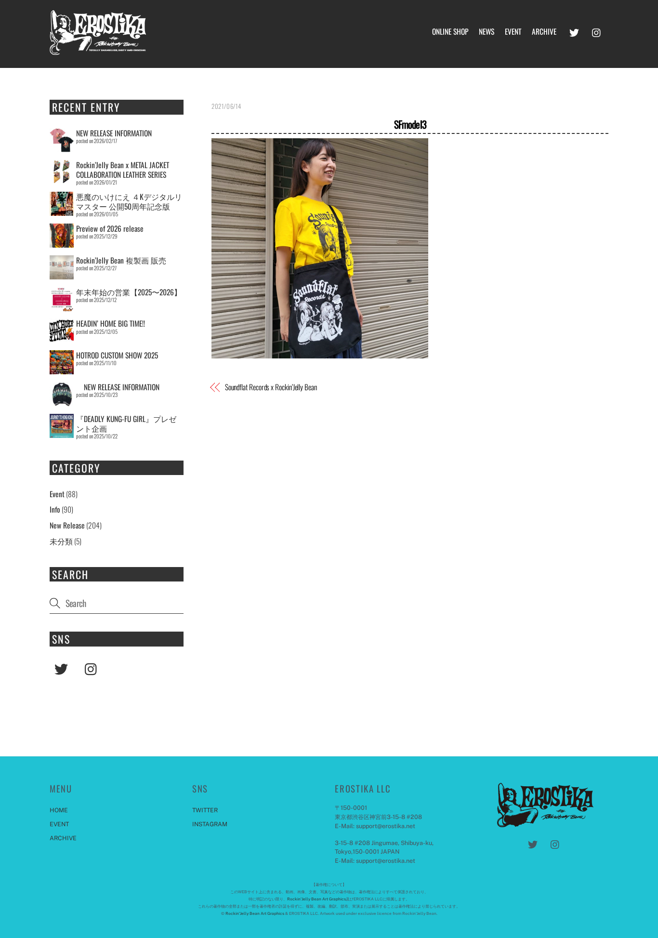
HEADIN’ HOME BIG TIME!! (110, 323)
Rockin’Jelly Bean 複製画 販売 (121, 260)
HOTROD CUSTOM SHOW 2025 (117, 355)
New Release (67, 525)
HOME (59, 810)
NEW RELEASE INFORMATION (114, 133)
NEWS (486, 31)
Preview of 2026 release (110, 228)
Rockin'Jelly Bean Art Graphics (316, 899)
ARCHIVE (544, 31)
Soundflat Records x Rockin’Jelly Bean (271, 387)
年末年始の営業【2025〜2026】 (129, 292)
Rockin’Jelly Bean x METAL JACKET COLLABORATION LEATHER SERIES (122, 169)
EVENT (513, 31)
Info (55, 509)
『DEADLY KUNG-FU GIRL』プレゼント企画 (126, 423)
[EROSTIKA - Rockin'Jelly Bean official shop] (98, 49)
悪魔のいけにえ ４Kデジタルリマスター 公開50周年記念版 (129, 201)
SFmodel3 (410, 124)
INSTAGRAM (209, 824)
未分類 (61, 541)
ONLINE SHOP (450, 31)
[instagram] (596, 30)
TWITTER (205, 810)
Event (57, 494)
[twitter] (574, 30)
